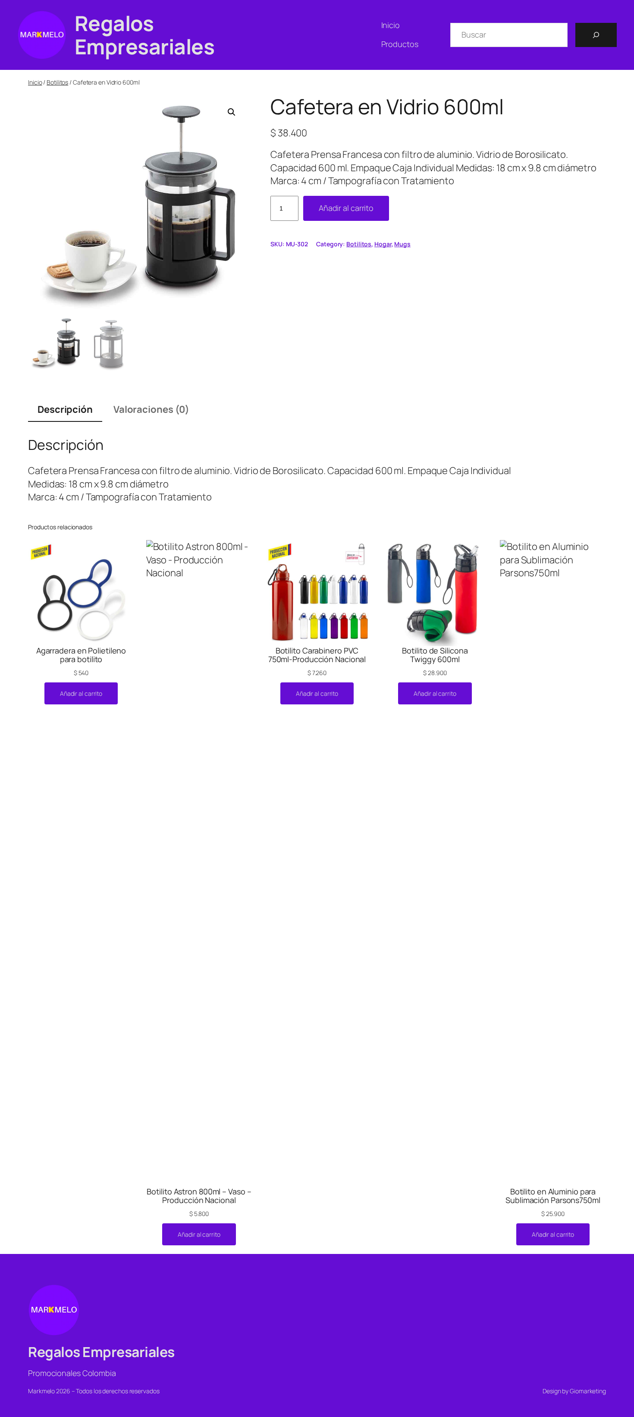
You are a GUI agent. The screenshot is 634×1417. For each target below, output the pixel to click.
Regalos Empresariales (145, 34)
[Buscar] (596, 35)
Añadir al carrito (346, 208)
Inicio (35, 82)
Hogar (383, 244)
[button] (231, 112)
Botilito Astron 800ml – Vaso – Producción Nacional (199, 1196)
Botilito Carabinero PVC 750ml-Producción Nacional (317, 655)
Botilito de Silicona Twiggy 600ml (435, 655)
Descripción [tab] (65, 409)
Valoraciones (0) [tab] (151, 409)
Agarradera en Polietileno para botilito (81, 655)
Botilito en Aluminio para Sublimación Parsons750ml (552, 1196)
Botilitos (57, 82)
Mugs (402, 244)
